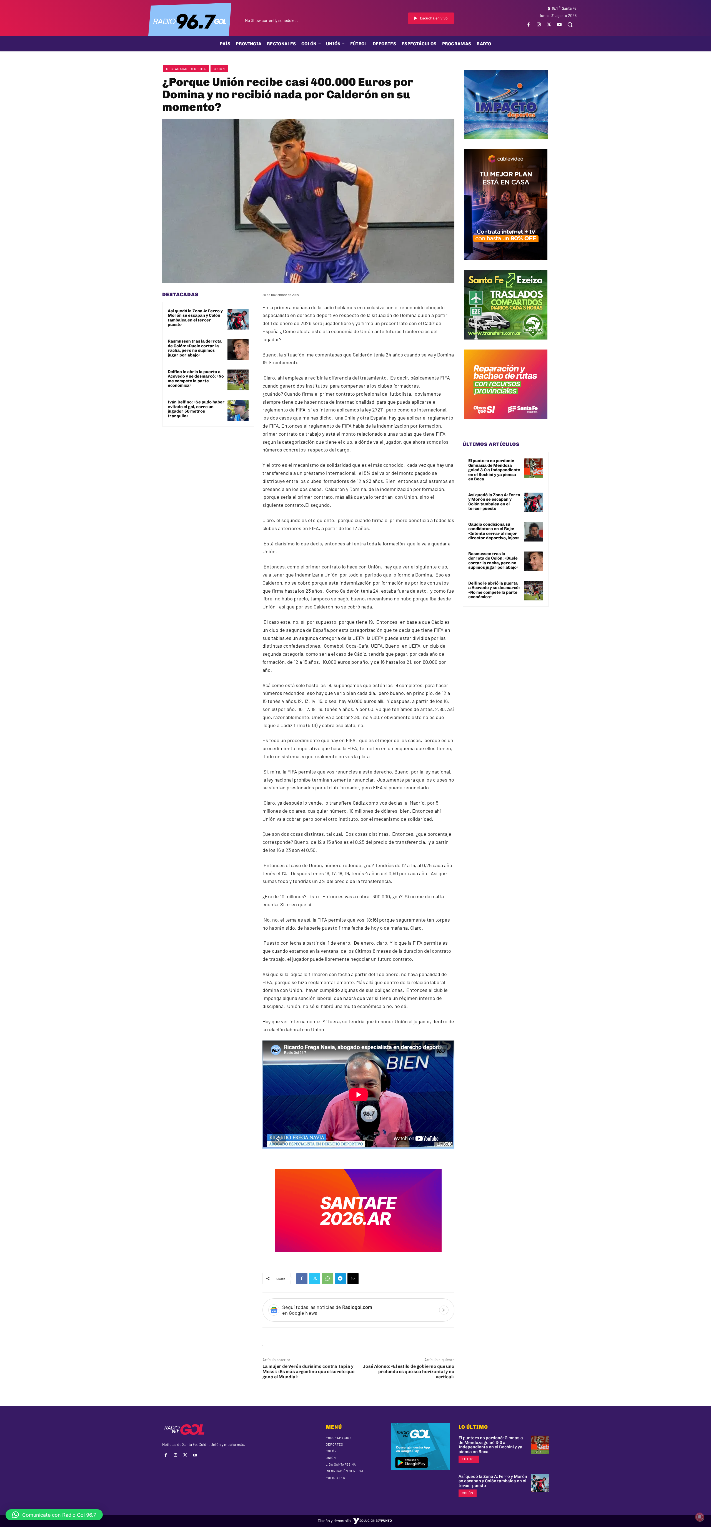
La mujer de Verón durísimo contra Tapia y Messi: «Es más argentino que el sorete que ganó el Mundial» (308, 1371)
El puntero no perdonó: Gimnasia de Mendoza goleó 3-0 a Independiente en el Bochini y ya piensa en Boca (494, 469)
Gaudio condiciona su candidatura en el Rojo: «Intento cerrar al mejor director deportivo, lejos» (493, 531)
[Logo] (189, 21)
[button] (570, 24)
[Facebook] (528, 24)
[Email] (353, 1278)
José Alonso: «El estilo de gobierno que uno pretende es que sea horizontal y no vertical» (408, 1371)
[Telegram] (340, 1278)
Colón (467, 1493)
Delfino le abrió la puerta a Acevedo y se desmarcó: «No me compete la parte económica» (196, 378)
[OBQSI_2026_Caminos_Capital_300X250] (505, 423)
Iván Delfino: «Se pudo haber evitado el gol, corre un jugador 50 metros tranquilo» (196, 409)
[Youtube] (559, 24)
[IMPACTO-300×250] (506, 143)
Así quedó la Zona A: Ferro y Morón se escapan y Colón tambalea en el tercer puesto (195, 317)
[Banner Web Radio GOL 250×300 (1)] (505, 343)
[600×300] (358, 1256)
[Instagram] (538, 24)
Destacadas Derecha (186, 69)
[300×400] (505, 264)
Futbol (469, 1459)
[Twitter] (549, 24)
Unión (219, 69)
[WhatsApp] (327, 1278)
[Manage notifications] (699, 1517)
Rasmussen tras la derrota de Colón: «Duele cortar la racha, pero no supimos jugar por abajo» (195, 348)
